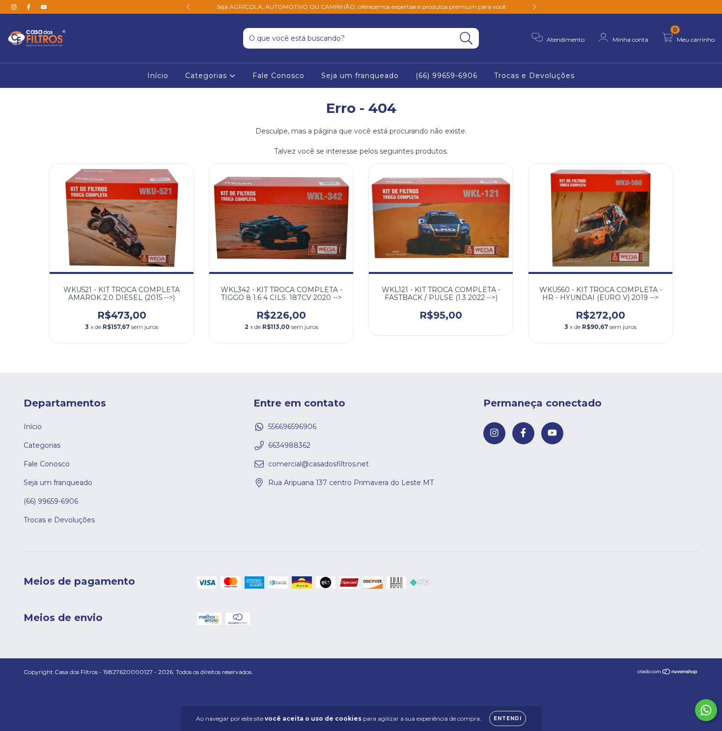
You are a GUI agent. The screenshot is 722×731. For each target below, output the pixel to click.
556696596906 (292, 426)
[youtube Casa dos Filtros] (43, 6)
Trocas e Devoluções (534, 75)
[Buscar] (466, 38)
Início (157, 75)
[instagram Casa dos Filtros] (14, 6)
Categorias (207, 75)
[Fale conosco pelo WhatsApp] (706, 710)
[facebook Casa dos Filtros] (29, 6)
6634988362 (289, 445)
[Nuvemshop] (667, 673)
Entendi (508, 718)
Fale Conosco (278, 75)
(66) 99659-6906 (446, 75)
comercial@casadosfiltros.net (318, 464)
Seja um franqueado (360, 75)
